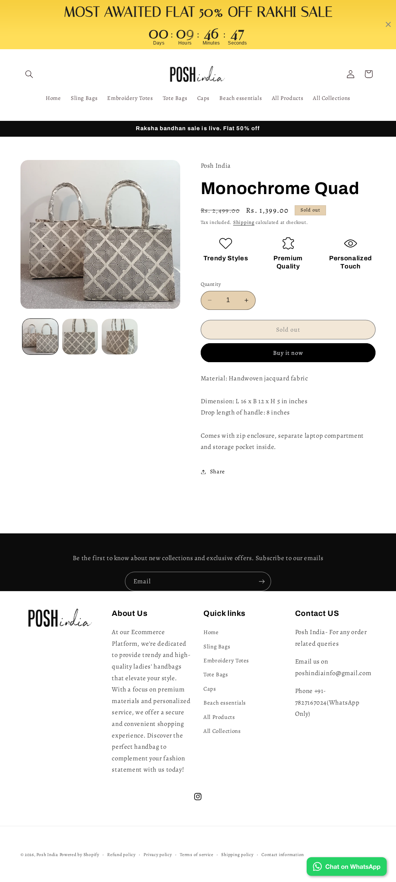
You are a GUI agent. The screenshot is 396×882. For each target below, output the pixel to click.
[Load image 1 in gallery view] (40, 336)
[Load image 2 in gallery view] (80, 336)
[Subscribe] (262, 581)
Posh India (47, 854)
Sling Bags (216, 646)
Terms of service (196, 854)
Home (211, 632)
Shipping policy (237, 854)
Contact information (282, 854)
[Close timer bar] (388, 24)
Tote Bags (215, 674)
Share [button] (217, 471)
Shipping (243, 222)
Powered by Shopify (79, 854)
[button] (29, 74)
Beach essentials (224, 703)
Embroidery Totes (226, 660)
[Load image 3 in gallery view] (119, 336)
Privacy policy (157, 854)
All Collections (222, 731)
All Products (219, 717)
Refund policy (121, 854)
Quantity (211, 284)
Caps (209, 689)
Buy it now (288, 353)
